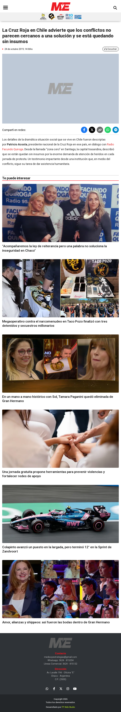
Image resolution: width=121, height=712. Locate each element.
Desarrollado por (60, 707)
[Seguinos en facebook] (54, 688)
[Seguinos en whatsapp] (47, 688)
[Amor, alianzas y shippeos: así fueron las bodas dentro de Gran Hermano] (60, 589)
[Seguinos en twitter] (61, 688)
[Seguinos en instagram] (68, 688)
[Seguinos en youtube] (75, 688)
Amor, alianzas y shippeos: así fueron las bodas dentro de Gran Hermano (56, 622)
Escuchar (112, 49)
